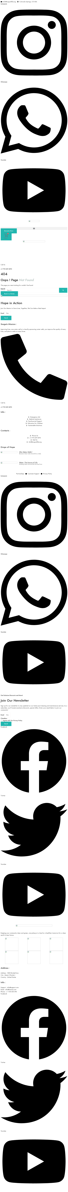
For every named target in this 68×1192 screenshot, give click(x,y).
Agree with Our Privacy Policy (12, 721)
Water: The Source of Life (28, 462)
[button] (34, 228)
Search (3, 289)
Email (3, 313)
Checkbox (4, 718)
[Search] (63, 290)
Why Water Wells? (25, 452)
